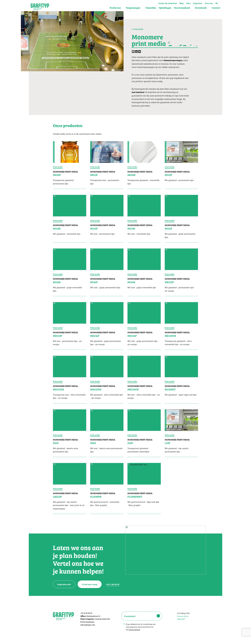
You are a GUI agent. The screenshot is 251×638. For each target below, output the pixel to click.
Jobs (188, 3)
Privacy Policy (183, 616)
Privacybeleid (134, 629)
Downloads (201, 7)
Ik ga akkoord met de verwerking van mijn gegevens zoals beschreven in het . (141, 627)
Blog (181, 3)
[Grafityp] (40, 5)
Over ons (209, 3)
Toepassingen (133, 7)
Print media (138, 29)
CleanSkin (150, 7)
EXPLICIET (181, 618)
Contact (216, 7)
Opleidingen (165, 7)
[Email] (139, 51)
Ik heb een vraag (89, 584)
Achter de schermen (167, 3)
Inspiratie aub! (64, 584)
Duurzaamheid (182, 7)
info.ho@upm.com (87, 624)
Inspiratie (197, 3)
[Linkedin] (136, 51)
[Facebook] (133, 51)
